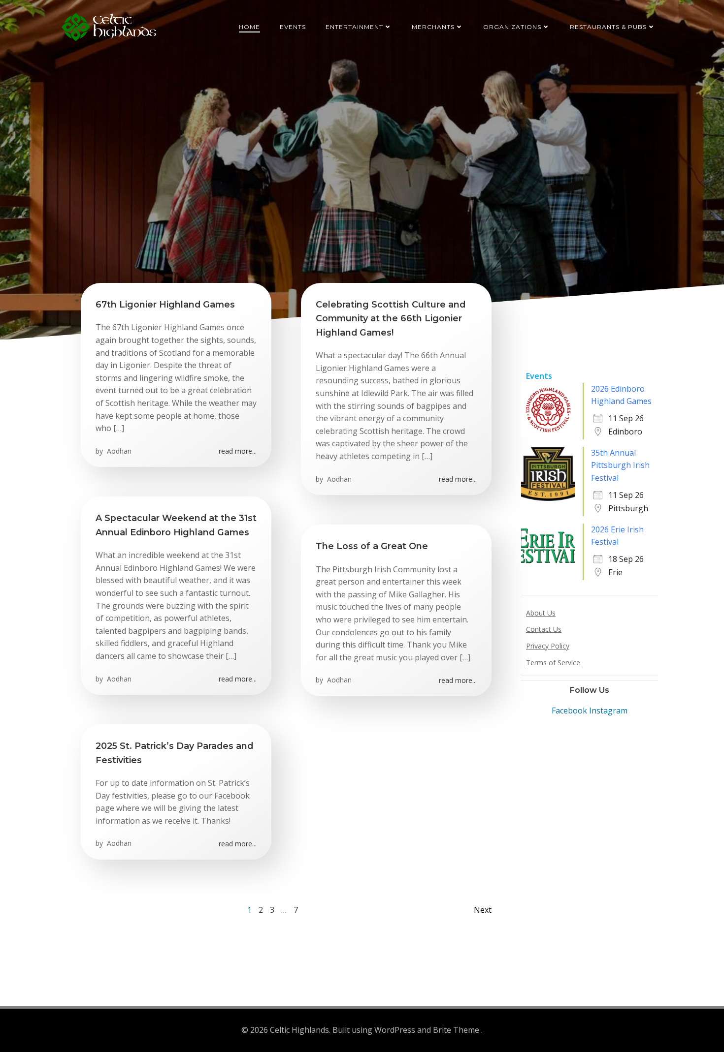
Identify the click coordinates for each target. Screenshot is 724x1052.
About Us (541, 613)
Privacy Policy (547, 645)
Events (293, 27)
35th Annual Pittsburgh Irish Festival (620, 465)
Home (249, 27)
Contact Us (543, 629)
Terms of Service (553, 662)
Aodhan (118, 451)
